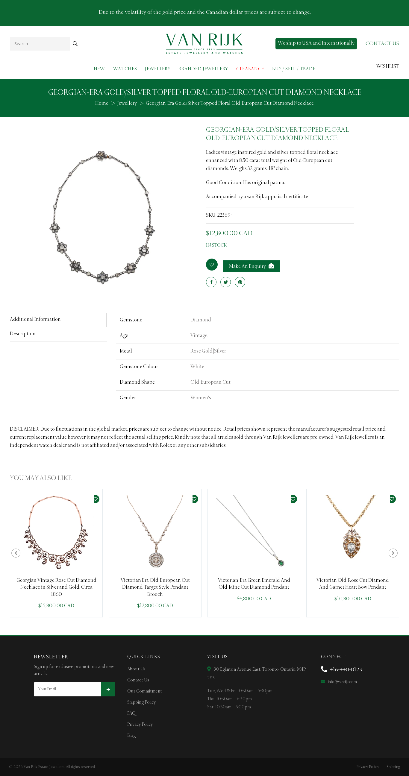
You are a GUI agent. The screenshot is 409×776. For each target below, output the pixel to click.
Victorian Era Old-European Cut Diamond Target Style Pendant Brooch (155, 587)
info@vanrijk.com (342, 682)
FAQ (131, 713)
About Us (136, 669)
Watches (125, 69)
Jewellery (157, 69)
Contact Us (138, 680)
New (99, 69)
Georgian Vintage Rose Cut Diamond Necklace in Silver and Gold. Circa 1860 (56, 587)
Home (101, 103)
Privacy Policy (140, 724)
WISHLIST (387, 66)
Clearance (250, 69)
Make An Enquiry (248, 266)
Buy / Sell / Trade (293, 69)
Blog (131, 735)
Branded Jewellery (203, 69)
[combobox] (40, 43)
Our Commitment (144, 691)
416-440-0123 (345, 670)
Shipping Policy (141, 702)
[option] (56, 553)
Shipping (393, 767)
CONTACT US (382, 44)
